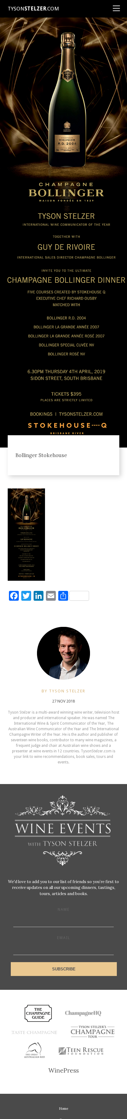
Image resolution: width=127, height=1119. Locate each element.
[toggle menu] (116, 6)
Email (63, 938)
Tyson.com (33, 9)
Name (64, 909)
